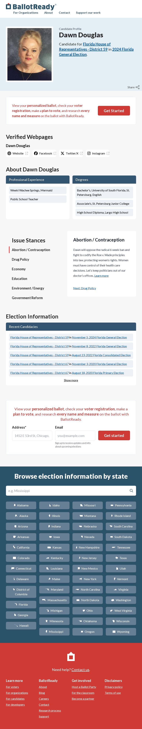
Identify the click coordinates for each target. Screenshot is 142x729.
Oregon (87, 631)
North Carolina (87, 589)
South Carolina (121, 526)
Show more (71, 380)
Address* (19, 427)
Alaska (21, 515)
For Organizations (25, 12)
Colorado (21, 558)
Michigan (54, 610)
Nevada (87, 537)
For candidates (15, 698)
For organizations (17, 692)
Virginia (121, 589)
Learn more (101, 275)
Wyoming (120, 631)
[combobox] (32, 436)
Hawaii (21, 625)
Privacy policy (114, 687)
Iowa (54, 537)
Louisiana (54, 568)
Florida (21, 604)
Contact (64, 12)
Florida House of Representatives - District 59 (39, 337)
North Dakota (87, 600)
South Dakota (121, 537)
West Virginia (121, 610)
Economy (19, 269)
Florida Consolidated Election (101, 355)
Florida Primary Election (98, 372)
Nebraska (88, 526)
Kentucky (54, 558)
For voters (12, 687)
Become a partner (83, 698)
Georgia (21, 615)
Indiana (54, 526)
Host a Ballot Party (84, 687)
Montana (88, 515)
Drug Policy (20, 259)
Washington (121, 600)
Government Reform (27, 298)
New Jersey (88, 558)
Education (19, 279)
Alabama (21, 505)
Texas (121, 558)
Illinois (54, 515)
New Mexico (88, 568)
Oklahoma (88, 621)
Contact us (80, 669)
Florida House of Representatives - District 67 (39, 364)
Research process (50, 710)
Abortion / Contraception (31, 250)
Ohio (88, 610)
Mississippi (54, 631)
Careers (44, 698)
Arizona (21, 526)
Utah (121, 568)
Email (59, 427)
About (48, 12)
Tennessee (121, 547)
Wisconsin (120, 621)
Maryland (54, 589)
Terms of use (113, 692)
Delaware (21, 579)
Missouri (88, 505)
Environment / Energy (28, 288)
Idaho (54, 505)
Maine (54, 579)
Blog (42, 692)
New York (88, 579)
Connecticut (21, 568)
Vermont (121, 579)
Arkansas (21, 537)
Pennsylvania (121, 505)
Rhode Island (121, 515)
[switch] (134, 87)
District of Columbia (21, 592)
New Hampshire (87, 547)
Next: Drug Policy (84, 288)
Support (44, 716)
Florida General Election (99, 337)
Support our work (88, 12)
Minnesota (54, 621)
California (21, 547)
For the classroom (83, 692)
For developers (15, 704)
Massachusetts (54, 600)
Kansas (54, 547)
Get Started (114, 110)
